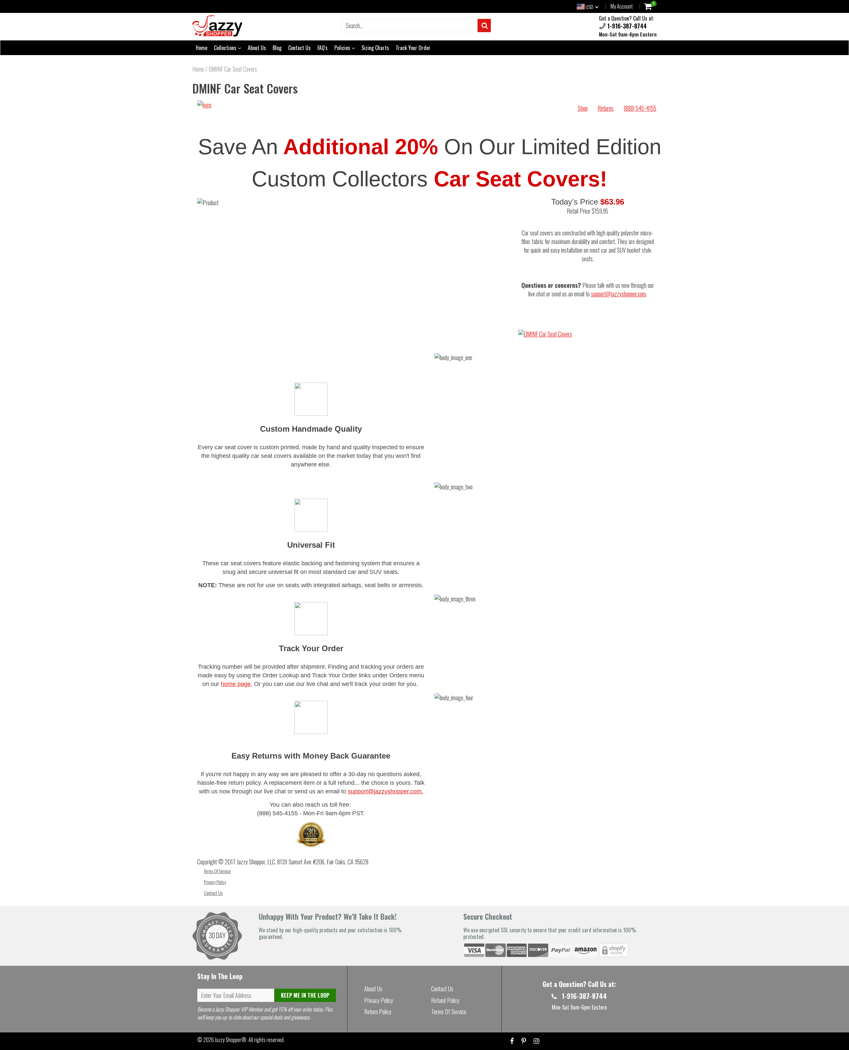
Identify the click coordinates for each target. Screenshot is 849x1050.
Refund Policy (445, 1000)
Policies (343, 48)
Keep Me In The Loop (305, 995)
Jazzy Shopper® (230, 1040)
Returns (606, 108)
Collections (226, 48)
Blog (277, 48)
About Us (257, 48)
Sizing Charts (375, 48)
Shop (583, 108)
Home (201, 48)
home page (236, 684)
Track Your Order (413, 48)
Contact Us (299, 48)
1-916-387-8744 (626, 26)
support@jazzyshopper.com (618, 293)
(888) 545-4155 (639, 108)
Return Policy (377, 1011)
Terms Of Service (217, 870)
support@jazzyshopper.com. (385, 791)
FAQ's (322, 48)
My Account (622, 6)
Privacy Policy (215, 881)
